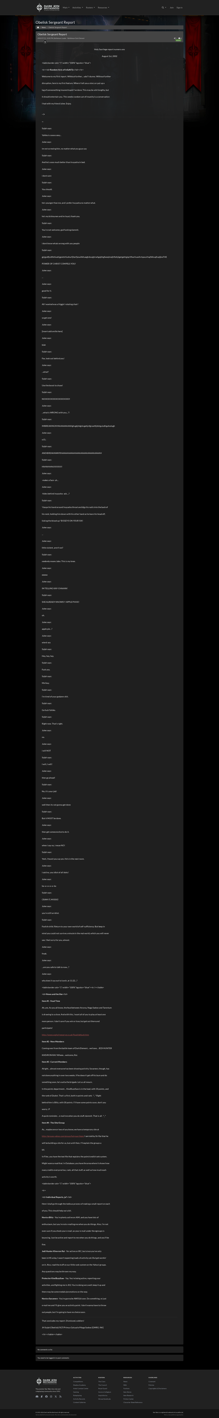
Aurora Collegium (104, 1392)
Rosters (89, 7)
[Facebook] (46, 1396)
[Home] (38, 27)
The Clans (101, 1381)
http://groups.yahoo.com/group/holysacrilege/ (63, 1136)
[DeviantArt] (41, 1396)
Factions (126, 1388)
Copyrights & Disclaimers (158, 1388)
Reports (178, 40)
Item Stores (127, 1392)
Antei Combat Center (80, 1388)
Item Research (128, 1395)
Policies (151, 1385)
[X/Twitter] (55, 1396)
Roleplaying (77, 1395)
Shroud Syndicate (104, 1399)
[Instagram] (51, 1396)
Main (65, 7)
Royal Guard (102, 1388)
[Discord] (37, 1396)
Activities (76, 7)
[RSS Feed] (60, 1396)
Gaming (76, 1392)
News (125, 1381)
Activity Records (79, 1399)
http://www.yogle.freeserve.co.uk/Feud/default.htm (65, 1035)
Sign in (179, 7)
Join (172, 7)
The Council (102, 1385)
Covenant (152, 1381)
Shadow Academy (79, 1385)
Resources (102, 7)
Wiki (125, 1385)
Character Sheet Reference (132, 1402)
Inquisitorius (102, 1395)
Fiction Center (128, 1399)
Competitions (78, 1381)
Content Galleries (79, 1402)
